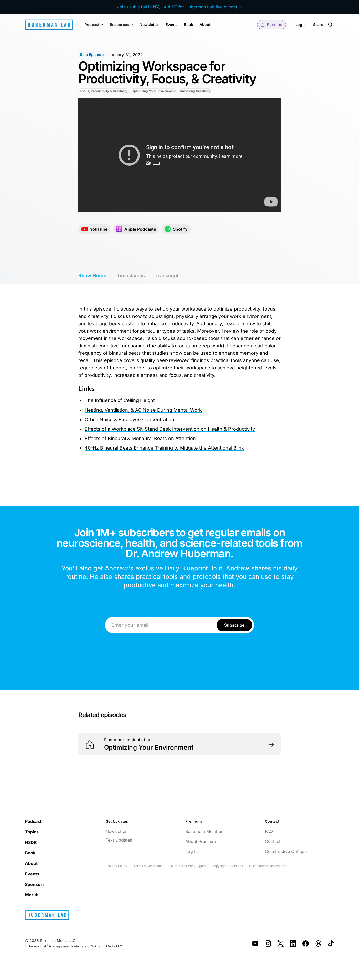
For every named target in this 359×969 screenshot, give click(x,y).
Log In (301, 24)
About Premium (200, 841)
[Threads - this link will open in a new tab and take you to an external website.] (318, 943)
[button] (94, 25)
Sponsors (35, 884)
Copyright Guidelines (227, 866)
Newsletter (149, 24)
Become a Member (204, 831)
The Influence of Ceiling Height (120, 400)
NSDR (31, 842)
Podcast (33, 821)
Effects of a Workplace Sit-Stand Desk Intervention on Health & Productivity (170, 429)
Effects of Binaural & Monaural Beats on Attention (140, 438)
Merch (31, 894)
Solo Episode (92, 54)
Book (188, 24)
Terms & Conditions (148, 866)
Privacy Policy (116, 866)
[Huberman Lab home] (49, 24)
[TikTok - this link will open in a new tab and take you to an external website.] (331, 943)
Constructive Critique (286, 851)
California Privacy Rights (187, 866)
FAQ (269, 831)
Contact (272, 841)
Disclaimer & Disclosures (267, 866)
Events (172, 24)
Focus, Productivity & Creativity (103, 91)
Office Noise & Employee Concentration (129, 419)
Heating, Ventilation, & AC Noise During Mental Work (143, 410)
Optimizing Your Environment (154, 91)
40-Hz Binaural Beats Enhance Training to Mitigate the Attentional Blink (164, 448)
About (205, 24)
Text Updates (119, 840)
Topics (32, 831)
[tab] (92, 275)
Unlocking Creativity (195, 91)
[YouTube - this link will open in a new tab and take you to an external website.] (255, 943)
